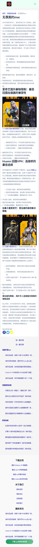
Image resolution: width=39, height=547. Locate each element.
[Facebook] (4, 332)
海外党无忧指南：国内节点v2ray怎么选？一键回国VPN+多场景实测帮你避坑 (19, 361)
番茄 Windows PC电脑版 (19, 465)
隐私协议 (19, 494)
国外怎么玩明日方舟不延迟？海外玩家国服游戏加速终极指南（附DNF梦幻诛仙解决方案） (19, 396)
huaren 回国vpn (31, 170)
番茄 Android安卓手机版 (20, 479)
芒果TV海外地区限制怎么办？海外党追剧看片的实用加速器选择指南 (19, 431)
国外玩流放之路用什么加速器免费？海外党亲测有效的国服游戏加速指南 (19, 408)
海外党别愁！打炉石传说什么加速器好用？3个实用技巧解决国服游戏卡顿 (19, 402)
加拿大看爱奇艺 (10, 246)
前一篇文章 (20, 340)
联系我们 (19, 503)
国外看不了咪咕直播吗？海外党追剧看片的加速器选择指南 (19, 443)
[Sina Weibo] (11, 332)
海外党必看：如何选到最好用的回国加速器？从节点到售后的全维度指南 (19, 367)
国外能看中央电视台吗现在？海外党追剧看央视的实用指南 (19, 449)
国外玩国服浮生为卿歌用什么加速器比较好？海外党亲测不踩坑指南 (19, 413)
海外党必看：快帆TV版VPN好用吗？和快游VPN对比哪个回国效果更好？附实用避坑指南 (19, 355)
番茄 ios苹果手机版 (19, 474)
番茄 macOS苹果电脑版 (19, 470)
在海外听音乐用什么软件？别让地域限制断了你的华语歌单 (19, 426)
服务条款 (19, 489)
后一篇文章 (20, 344)
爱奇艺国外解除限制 (12, 129)
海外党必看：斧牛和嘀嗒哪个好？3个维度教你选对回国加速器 (19, 378)
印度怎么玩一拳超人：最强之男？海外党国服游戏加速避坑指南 (19, 390)
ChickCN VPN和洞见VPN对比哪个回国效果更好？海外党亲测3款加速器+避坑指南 (19, 372)
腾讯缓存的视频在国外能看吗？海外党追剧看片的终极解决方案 (19, 437)
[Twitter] (8, 332)
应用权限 (19, 498)
